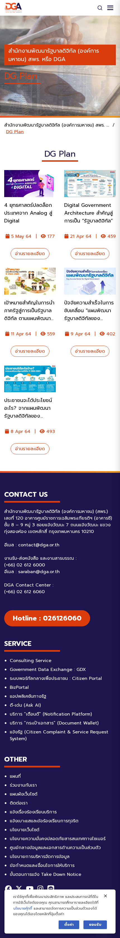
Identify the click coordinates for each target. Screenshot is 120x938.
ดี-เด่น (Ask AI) (25, 705)
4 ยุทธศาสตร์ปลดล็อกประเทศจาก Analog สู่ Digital (28, 213)
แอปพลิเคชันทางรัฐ (28, 696)
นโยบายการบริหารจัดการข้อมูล (39, 856)
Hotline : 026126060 (47, 618)
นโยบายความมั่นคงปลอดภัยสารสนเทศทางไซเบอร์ (57, 838)
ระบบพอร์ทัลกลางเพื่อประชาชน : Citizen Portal (56, 678)
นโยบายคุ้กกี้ (22, 908)
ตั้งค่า (69, 924)
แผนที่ (15, 776)
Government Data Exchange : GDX (48, 669)
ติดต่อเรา (19, 803)
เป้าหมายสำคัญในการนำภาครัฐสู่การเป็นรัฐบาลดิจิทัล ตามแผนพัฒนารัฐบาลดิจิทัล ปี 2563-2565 (29, 318)
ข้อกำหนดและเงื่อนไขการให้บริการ (42, 865)
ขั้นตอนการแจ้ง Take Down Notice (45, 874)
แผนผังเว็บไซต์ (23, 794)
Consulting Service (30, 660)
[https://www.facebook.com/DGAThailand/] (8, 888)
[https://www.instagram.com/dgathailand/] (40, 888)
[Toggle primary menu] (110, 7)
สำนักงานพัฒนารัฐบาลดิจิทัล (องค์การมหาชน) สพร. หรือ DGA (53, 55)
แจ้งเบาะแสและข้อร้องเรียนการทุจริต (44, 821)
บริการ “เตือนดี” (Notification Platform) (51, 714)
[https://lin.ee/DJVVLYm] (51, 888)
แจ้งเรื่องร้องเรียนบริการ (33, 812)
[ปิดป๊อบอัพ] (105, 896)
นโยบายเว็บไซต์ (24, 829)
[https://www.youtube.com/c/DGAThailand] (29, 888)
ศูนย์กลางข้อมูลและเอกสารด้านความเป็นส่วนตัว (55, 847)
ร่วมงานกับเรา (23, 785)
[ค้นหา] (100, 8)
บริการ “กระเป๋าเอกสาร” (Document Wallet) (54, 723)
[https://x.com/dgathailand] (19, 888)
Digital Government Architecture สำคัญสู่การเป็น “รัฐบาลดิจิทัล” (88, 213)
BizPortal (19, 687)
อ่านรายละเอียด (30, 253)
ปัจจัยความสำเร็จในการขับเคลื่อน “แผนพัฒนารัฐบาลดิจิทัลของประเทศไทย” (89, 314)
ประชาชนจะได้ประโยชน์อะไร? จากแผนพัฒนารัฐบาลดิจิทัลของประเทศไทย (28, 412)
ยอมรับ (95, 924)
